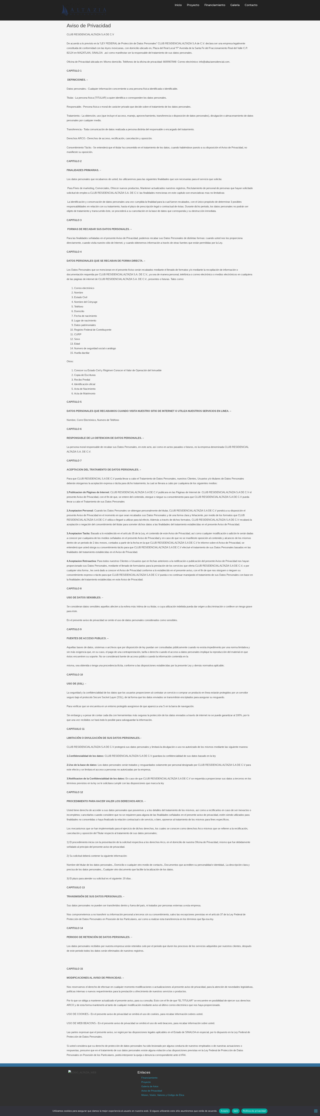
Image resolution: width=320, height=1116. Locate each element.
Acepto (224, 1111)
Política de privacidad (254, 1111)
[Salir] (316, 1111)
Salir (236, 1111)
